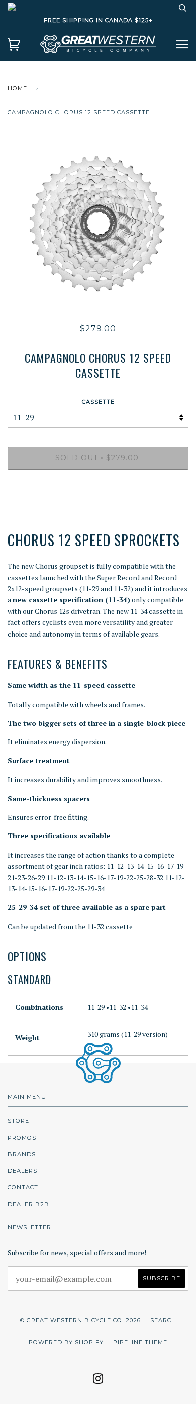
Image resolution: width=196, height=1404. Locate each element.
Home (17, 88)
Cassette (98, 401)
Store (18, 1121)
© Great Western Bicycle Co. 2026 (80, 1320)
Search (163, 1320)
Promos (22, 1137)
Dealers (22, 1170)
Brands (22, 1154)
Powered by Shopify (66, 1342)
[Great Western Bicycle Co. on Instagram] (98, 1381)
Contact (23, 1187)
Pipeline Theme (140, 1342)
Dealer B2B (28, 1204)
